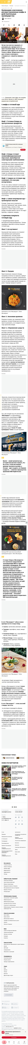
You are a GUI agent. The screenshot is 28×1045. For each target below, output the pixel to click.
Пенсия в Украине (8, 924)
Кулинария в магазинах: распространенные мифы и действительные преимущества (20, 5)
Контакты (17, 842)
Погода (5, 874)
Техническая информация (20, 840)
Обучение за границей (9, 951)
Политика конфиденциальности (6, 848)
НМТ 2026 (6, 948)
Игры (16, 854)
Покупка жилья (7, 959)
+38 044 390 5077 (18, 811)
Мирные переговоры (8, 884)
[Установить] (14, 1035)
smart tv (6, 1007)
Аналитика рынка (8, 958)
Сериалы (6, 937)
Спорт (5, 966)
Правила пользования (6, 845)
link (15, 817)
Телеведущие (4, 841)
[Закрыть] (25, 1032)
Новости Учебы (8, 942)
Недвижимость (8, 956)
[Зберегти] (24, 25)
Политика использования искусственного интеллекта (7, 852)
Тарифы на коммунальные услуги (11, 920)
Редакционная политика (7, 836)
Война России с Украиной (10, 878)
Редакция (4, 834)
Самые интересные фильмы (10, 930)
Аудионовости (7, 872)
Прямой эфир (7, 868)
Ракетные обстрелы (8, 880)
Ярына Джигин (8, 18)
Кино (5, 928)
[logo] (8, 1)
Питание (11, 5)
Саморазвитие (7, 949)
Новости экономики (9, 913)
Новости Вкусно (5, 5)
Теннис (5, 971)
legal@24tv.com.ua (17, 1028)
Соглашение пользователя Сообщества (20, 835)
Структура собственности (20, 847)
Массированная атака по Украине (11, 887)
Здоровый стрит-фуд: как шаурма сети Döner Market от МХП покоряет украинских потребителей (14, 99)
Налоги (5, 922)
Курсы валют (7, 916)
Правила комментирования (19, 838)
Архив (16, 849)
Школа (5, 946)
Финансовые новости (9, 918)
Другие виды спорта (8, 975)
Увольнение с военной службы (11, 897)
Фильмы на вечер (8, 934)
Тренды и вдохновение (9, 961)
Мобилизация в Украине (10, 896)
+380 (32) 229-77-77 (10, 1026)
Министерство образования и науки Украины (14, 944)
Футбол (5, 969)
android (6, 1004)
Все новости (7, 863)
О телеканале (4, 838)
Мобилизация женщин (9, 901)
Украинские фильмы (8, 932)
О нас (3, 832)
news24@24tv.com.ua (6, 811)
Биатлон (6, 973)
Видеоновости (7, 870)
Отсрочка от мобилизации (10, 905)
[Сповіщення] (26, 2)
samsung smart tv (15, 1007)
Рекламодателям (5, 843)
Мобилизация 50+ (8, 899)
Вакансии (17, 845)
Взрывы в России (8, 889)
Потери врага (7, 891)
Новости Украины (8, 866)
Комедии (6, 936)
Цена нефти (6, 915)
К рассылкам (8, 995)
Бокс (5, 968)
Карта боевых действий (9, 882)
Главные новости (8, 864)
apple (15, 1004)
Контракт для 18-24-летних (10, 903)
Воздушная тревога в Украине (10, 886)
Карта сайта (17, 851)
